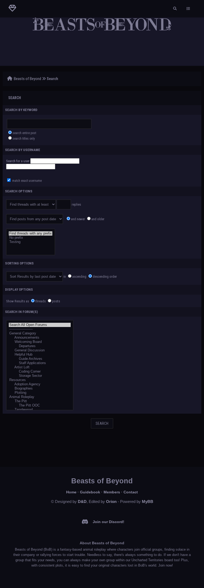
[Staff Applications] (40, 363)
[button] (54, 161)
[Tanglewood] (40, 410)
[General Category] (40, 333)
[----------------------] (40, 329)
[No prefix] (30, 238)
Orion (111, 501)
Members (112, 492)
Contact (131, 492)
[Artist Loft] (40, 367)
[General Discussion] (40, 350)
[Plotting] (40, 393)
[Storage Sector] (40, 376)
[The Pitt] (40, 401)
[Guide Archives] (40, 359)
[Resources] (40, 380)
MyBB (147, 501)
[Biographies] (40, 388)
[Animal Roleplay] (40, 397)
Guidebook (90, 492)
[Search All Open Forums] (40, 325)
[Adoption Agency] (40, 384)
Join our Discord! (108, 522)
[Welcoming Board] (40, 342)
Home (71, 492)
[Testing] (30, 242)
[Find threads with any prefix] (30, 233)
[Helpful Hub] (40, 354)
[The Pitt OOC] (40, 405)
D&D (82, 501)
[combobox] (30, 166)
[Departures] (40, 346)
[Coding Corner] (40, 371)
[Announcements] (40, 337)
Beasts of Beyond (27, 78)
